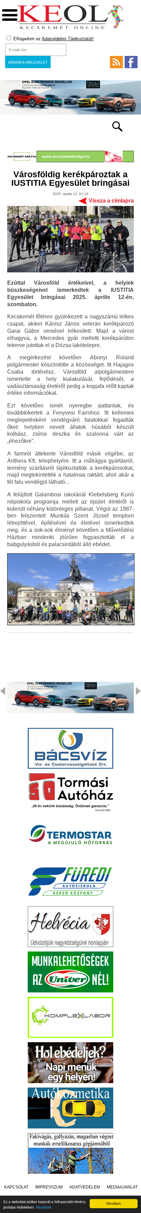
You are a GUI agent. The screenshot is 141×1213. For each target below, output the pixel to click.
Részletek (43, 1207)
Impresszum (49, 1187)
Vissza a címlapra (111, 201)
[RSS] (116, 62)
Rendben (113, 1203)
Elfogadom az (53, 38)
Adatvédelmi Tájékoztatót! (68, 38)
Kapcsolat (16, 1187)
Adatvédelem (84, 1187)
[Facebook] (131, 62)
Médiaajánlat (122, 1187)
